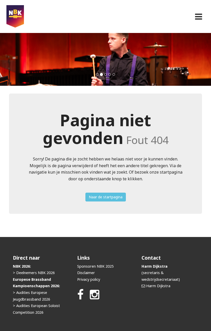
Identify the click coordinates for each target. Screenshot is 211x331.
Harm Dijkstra (158, 285)
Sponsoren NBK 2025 (95, 266)
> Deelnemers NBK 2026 (34, 272)
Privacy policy (88, 279)
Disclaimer (86, 272)
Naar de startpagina (105, 196)
